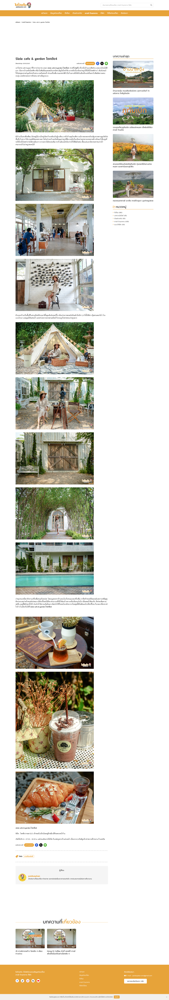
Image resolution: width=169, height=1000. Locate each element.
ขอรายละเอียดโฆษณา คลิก (135, 981)
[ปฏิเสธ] (167, 997)
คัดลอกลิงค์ (91, 63)
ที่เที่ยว (67, 13)
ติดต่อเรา (124, 13)
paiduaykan (34, 876)
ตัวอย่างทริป (77, 13)
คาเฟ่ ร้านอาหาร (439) (121, 221)
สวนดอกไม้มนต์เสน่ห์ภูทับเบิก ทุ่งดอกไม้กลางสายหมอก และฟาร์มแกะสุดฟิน (132, 165)
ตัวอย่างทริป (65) (119, 218)
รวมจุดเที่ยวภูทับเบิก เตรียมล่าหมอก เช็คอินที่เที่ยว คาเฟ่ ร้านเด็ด (132, 128)
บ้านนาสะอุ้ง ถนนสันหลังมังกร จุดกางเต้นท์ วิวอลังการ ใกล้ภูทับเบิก (131, 92)
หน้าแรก (44, 13)
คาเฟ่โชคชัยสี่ (28, 856)
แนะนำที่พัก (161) (119, 224)
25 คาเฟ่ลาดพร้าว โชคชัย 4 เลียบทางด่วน (29, 952)
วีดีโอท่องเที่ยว (112, 13)
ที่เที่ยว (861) (118, 212)
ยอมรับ (117, 997)
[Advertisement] (62, 40)
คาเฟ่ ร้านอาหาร (91, 13)
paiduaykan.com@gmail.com (142, 975)
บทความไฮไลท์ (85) (120, 215)
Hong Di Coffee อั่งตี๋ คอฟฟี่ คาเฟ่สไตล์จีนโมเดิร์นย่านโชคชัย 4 (61, 952)
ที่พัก (102, 13)
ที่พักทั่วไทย (83, 986)
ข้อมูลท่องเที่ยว (56, 13)
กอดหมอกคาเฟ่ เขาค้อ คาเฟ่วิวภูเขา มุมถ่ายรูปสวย (133, 200)
